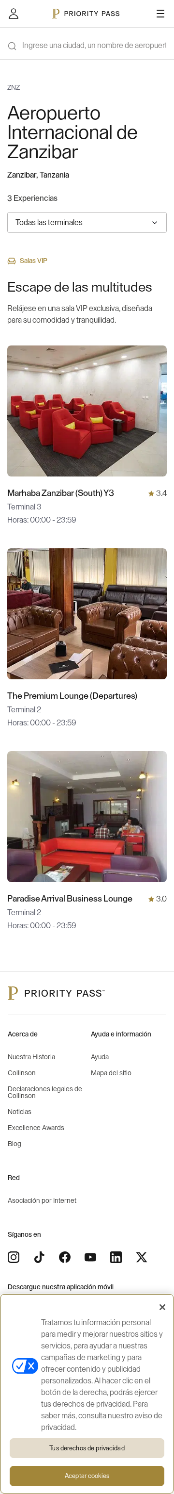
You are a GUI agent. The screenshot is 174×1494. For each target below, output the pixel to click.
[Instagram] (13, 1257)
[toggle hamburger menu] (160, 13)
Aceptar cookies (87, 1476)
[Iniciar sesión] (13, 13)
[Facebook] (65, 1257)
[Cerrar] (162, 1307)
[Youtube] (90, 1257)
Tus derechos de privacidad (86, 1448)
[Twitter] (141, 1257)
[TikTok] (39, 1257)
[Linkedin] (116, 1257)
